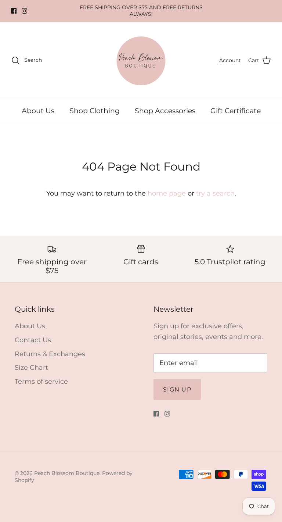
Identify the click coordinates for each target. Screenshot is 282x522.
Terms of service (41, 382)
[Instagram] (24, 11)
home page (167, 193)
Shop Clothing (94, 111)
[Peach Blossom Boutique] (141, 60)
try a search (215, 193)
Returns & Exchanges (50, 354)
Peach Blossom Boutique (67, 473)
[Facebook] (14, 11)
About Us (38, 111)
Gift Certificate (235, 111)
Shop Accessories (165, 111)
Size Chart (31, 368)
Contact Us (33, 340)
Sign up (177, 389)
